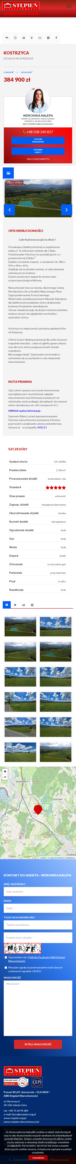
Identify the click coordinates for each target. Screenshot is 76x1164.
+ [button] (5, 771)
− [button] (5, 777)
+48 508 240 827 (39, 132)
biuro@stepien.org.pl (24, 1114)
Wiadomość (12, 977)
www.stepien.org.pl (15, 1118)
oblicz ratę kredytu (38, 159)
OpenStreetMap (57, 857)
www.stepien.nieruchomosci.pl (21, 1121)
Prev (9, 209)
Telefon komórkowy (19, 917)
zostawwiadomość (38, 140)
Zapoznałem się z (36, 959)
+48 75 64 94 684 (18, 1110)
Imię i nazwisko (14, 884)
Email (7, 900)
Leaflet (43, 857)
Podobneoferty (38, 151)
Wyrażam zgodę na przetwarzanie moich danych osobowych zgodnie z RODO (35, 969)
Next (66, 209)
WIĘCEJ (42, 427)
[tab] (8, 173)
